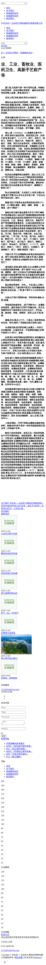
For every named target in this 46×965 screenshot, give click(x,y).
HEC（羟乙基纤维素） (16, 749)
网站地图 (19, 957)
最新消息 (5, 514)
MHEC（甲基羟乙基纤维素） (19, 751)
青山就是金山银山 (9, 658)
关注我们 (5, 511)
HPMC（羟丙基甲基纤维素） (19, 746)
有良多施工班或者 (9, 573)
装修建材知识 (12, 33)
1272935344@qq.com (10, 689)
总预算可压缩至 (8, 633)
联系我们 (10, 38)
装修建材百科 (12, 36)
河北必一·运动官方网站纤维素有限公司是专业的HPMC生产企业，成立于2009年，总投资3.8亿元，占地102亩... (22, 506)
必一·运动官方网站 (9, 53)
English (4, 46)
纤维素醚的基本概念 (15, 743)
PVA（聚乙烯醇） (14, 757)
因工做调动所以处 (9, 593)
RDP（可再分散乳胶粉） (17, 754)
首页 (8, 28)
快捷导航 (5, 739)
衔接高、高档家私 (9, 678)
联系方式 (5, 935)
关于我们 (10, 30)
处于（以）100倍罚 (9, 613)
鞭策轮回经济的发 (9, 553)
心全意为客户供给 (9, 534)
